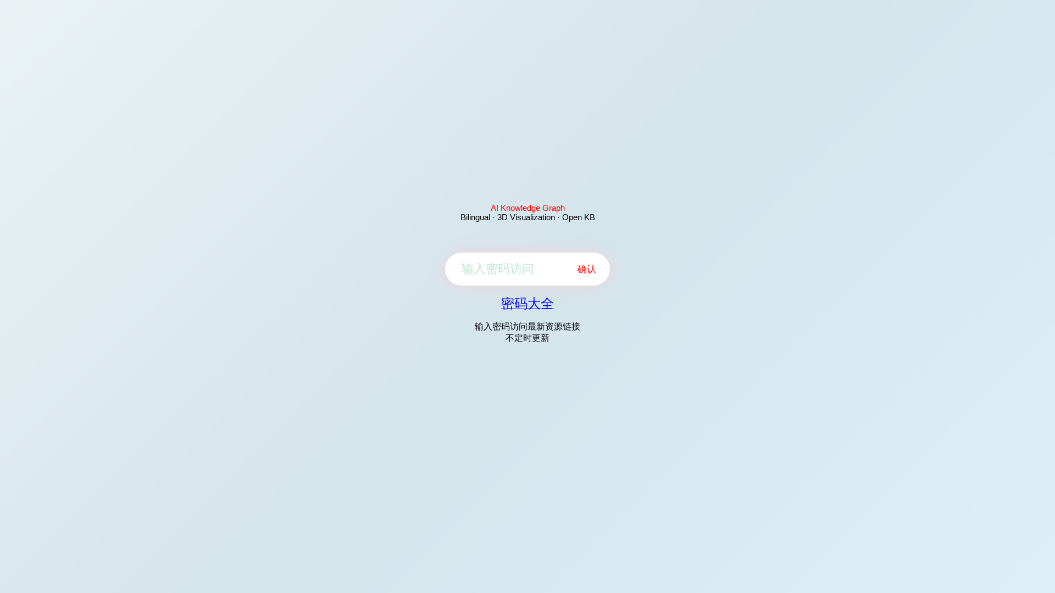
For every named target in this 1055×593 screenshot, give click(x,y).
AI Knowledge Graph (528, 207)
